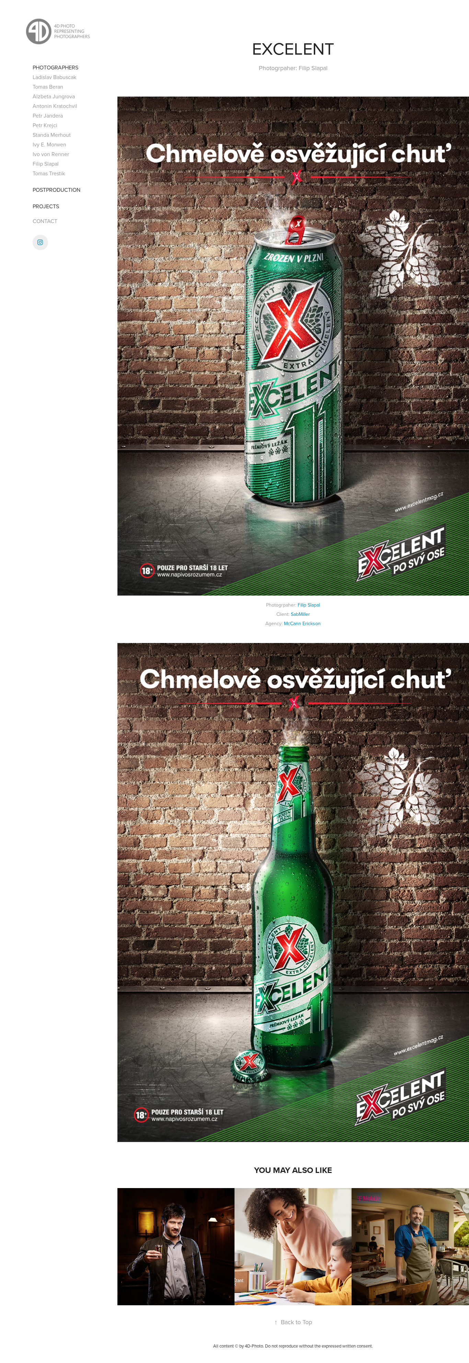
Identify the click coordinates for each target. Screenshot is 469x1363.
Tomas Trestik (49, 173)
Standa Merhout (52, 134)
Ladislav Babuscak (54, 77)
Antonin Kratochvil (55, 106)
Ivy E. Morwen (49, 144)
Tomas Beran (48, 86)
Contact (45, 221)
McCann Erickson (302, 623)
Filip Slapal (46, 163)
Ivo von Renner (51, 154)
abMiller (302, 614)
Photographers (55, 67)
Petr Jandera (48, 115)
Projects (46, 206)
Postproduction (56, 189)
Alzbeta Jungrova (54, 96)
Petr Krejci (45, 125)
